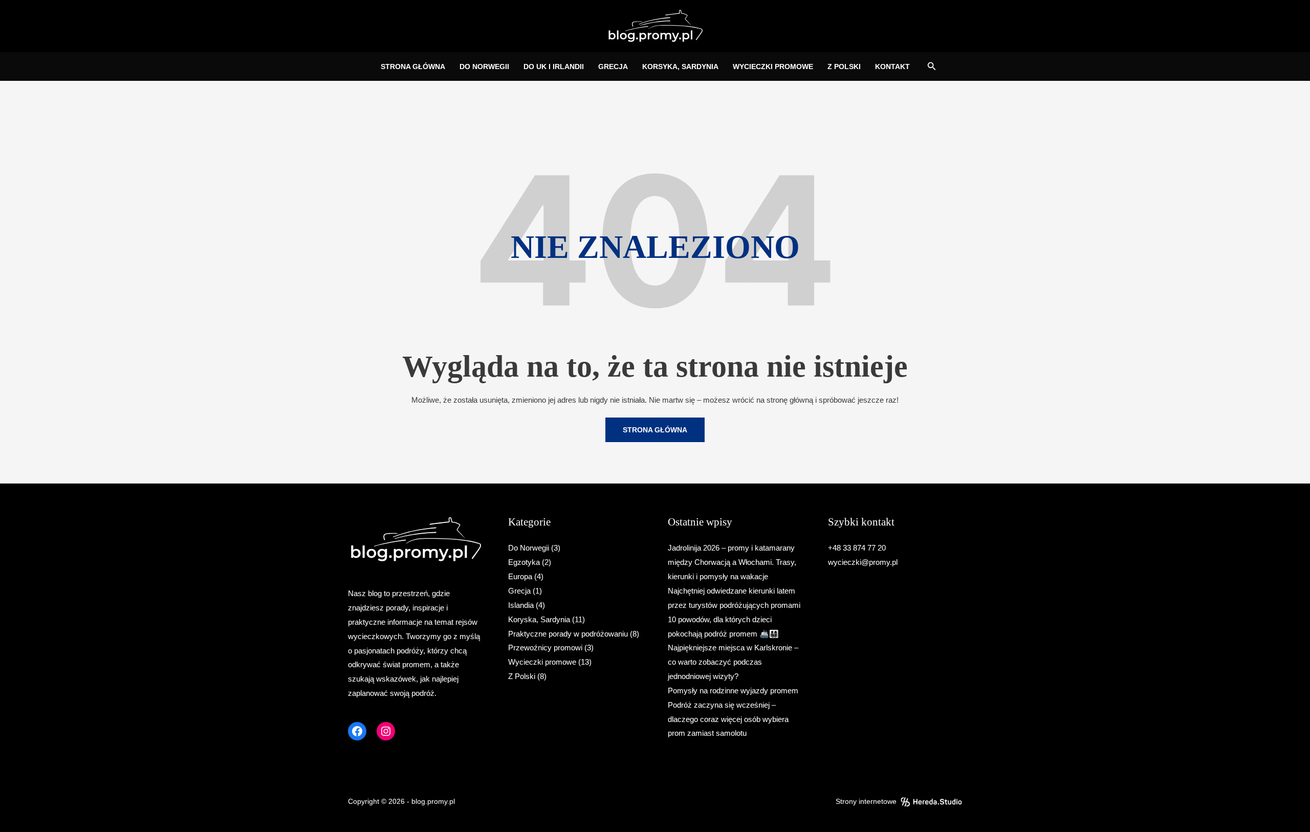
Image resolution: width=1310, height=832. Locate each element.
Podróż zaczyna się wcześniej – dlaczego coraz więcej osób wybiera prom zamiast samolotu (728, 719)
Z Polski (521, 676)
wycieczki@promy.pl (863, 562)
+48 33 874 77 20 (857, 547)
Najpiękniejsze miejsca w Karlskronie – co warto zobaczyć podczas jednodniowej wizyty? (733, 662)
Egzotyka (524, 562)
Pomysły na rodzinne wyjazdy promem (733, 690)
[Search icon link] (931, 67)
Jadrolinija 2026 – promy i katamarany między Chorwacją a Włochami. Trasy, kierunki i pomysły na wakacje (732, 562)
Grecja (519, 590)
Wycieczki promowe (542, 662)
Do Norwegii (528, 547)
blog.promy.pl (433, 801)
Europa (520, 576)
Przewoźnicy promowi (545, 647)
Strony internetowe (866, 801)
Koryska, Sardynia (539, 619)
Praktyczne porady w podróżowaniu (568, 633)
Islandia (521, 605)
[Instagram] (386, 731)
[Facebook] (357, 731)
